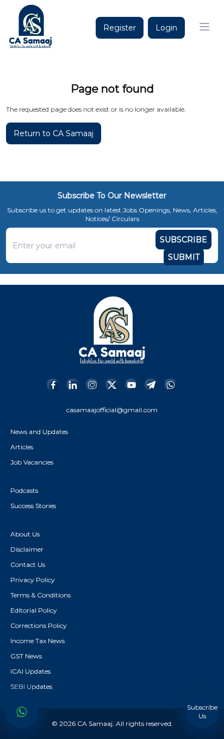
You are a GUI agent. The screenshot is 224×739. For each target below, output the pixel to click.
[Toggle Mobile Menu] (204, 27)
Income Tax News (37, 641)
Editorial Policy (33, 610)
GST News (26, 656)
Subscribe (183, 240)
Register (119, 28)
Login (166, 28)
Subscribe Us (202, 711)
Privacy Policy (32, 580)
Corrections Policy (38, 625)
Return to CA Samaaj (54, 133)
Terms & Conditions (40, 595)
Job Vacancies (31, 462)
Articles (21, 447)
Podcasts (24, 490)
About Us (25, 534)
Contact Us (27, 564)
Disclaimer (26, 549)
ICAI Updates (30, 671)
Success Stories (33, 506)
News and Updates (39, 431)
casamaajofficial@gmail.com (112, 410)
